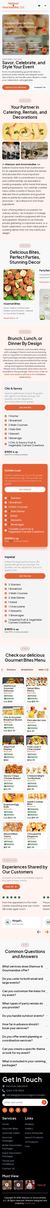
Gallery (29, 1128)
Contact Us (40, 87)
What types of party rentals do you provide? (22, 1005)
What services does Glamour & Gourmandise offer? (22, 968)
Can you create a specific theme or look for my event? (23, 1050)
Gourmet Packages (7, 1139)
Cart (27, 1146)
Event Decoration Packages (11, 1154)
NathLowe (30, 1203)
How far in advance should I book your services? (20, 1026)
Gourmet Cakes (11, 1133)
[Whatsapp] (24, 1110)
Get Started (25, 407)
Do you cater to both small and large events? (22, 980)
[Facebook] (18, 1110)
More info (8, 693)
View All (9, 886)
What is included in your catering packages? (24, 1063)
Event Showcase (34, 1133)
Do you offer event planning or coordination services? (22, 1038)
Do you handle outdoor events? (23, 1015)
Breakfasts (27, 669)
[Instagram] (4, 1110)
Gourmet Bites (10, 1128)
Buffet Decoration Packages (12, 1147)
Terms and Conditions (8, 1162)
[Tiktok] (11, 1110)
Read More (9, 318)
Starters (11, 669)
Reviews (29, 1124)
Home (5, 1124)
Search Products (34, 1137)
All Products (31, 1142)
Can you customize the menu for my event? (23, 993)
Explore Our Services (16, 87)
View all (41, 1185)
